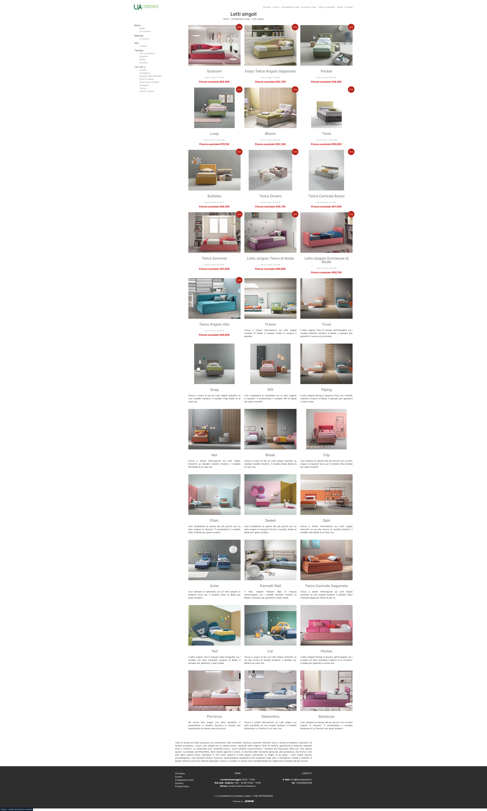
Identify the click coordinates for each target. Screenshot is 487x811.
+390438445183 (304, 783)
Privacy (3, 809)
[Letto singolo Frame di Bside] (270, 298)
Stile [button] (136, 43)
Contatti (349, 7)
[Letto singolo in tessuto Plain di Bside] (214, 494)
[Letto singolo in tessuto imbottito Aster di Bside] (214, 560)
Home (226, 19)
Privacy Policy (182, 786)
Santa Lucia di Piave (149, 82)
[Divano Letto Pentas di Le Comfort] (326, 625)
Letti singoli (258, 19)
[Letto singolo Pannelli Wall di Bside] (270, 560)
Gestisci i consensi (24, 809)
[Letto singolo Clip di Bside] (326, 429)
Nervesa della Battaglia (151, 76)
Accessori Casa (308, 7)
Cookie (11, 809)
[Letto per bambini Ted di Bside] (214, 625)
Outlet (340, 7)
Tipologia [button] (138, 50)
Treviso (143, 88)
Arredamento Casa (290, 7)
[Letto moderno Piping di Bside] (326, 364)
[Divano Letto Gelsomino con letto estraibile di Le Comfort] (270, 690)
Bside (142, 28)
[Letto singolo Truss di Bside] (326, 298)
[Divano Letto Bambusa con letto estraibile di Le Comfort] (326, 690)
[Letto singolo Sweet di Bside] (270, 494)
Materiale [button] (138, 35)
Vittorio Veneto (147, 91)
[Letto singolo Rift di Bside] (270, 364)
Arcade (143, 70)
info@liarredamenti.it (301, 779)
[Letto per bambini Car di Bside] (270, 625)
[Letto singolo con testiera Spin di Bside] (326, 494)
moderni (143, 46)
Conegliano (145, 73)
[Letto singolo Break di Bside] (270, 429)
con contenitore (147, 53)
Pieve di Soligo (147, 79)
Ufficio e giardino (326, 7)
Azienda (267, 7)
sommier (144, 62)
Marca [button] (137, 25)
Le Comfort (145, 31)
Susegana (144, 85)
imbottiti (144, 56)
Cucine (276, 7)
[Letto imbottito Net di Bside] (214, 429)
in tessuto (144, 38)
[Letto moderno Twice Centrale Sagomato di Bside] (326, 560)
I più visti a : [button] (140, 67)
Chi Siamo (180, 773)
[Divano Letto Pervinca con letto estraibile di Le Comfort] (214, 690)
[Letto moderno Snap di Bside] (214, 364)
